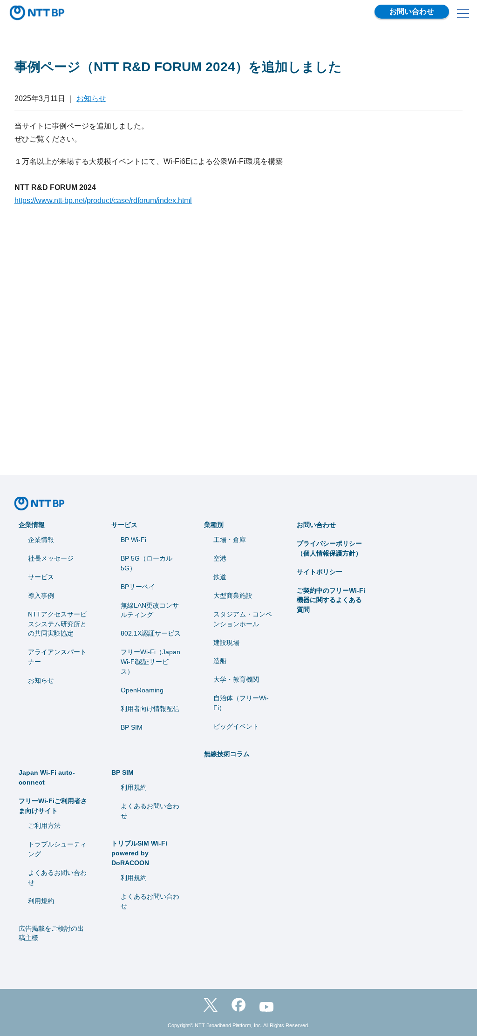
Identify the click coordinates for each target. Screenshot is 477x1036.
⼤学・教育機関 (236, 679)
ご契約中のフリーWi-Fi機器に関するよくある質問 (331, 600)
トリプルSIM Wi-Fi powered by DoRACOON (139, 853)
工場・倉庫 (229, 539)
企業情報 (32, 524)
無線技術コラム (227, 754)
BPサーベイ (138, 586)
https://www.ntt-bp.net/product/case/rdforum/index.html (103, 200)
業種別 (214, 524)
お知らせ (91, 98)
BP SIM (132, 727)
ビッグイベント (236, 726)
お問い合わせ (411, 11)
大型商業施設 (232, 595)
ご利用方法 (44, 825)
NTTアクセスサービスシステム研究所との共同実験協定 (57, 623)
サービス (41, 577)
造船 (219, 660)
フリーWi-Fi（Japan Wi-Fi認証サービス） (150, 661)
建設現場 (226, 642)
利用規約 (41, 901)
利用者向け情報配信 (150, 708)
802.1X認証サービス (151, 633)
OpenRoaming (142, 690)
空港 (219, 558)
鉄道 (219, 577)
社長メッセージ (51, 558)
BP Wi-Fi (133, 539)
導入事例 (41, 595)
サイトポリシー (319, 572)
